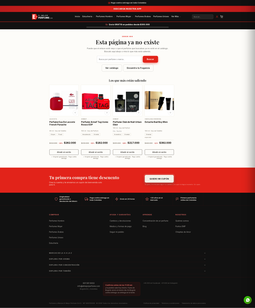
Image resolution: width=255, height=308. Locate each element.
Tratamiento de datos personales (194, 303)
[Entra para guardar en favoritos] (75, 112)
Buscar (150, 59)
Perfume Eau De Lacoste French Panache (62, 123)
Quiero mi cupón (159, 178)
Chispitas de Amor (183, 232)
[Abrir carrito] (221, 16)
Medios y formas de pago (121, 226)
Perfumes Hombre (104, 16)
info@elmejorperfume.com (88, 286)
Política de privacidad (151, 303)
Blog (144, 226)
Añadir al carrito (64, 152)
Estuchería (87, 16)
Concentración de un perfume (155, 221)
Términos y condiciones (170, 303)
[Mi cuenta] (217, 16)
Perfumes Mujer (123, 16)
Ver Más (175, 16)
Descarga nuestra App (127, 9)
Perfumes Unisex (161, 16)
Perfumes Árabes (143, 16)
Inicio (77, 16)
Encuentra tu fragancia (138, 68)
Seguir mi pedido (117, 232)
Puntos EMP (180, 226)
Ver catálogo (111, 68)
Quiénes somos (182, 221)
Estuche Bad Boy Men (156, 122)
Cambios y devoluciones (120, 221)
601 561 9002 (89, 283)
